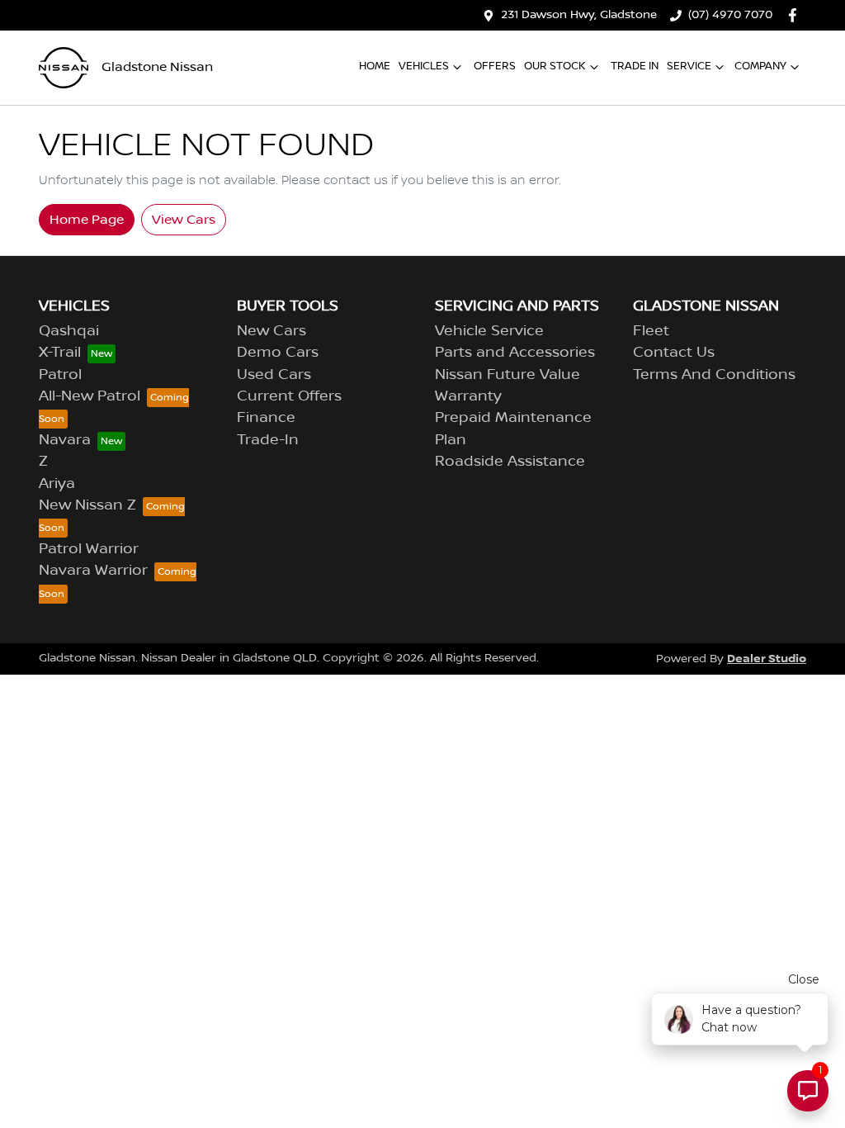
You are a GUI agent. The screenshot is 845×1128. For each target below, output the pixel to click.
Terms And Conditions (714, 375)
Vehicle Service (489, 331)
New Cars (271, 331)
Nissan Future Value (507, 375)
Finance (266, 418)
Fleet (651, 331)
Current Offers (289, 396)
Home (374, 66)
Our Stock (555, 66)
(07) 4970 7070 (730, 14)
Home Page (87, 219)
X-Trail (60, 353)
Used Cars (274, 375)
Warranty (468, 396)
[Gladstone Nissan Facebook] (796, 15)
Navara (65, 440)
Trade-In (268, 440)
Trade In (635, 66)
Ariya (57, 484)
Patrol (60, 375)
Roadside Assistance (510, 462)
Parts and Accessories (515, 353)
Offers (495, 66)
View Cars (183, 219)
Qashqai (69, 331)
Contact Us (674, 353)
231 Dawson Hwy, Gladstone (579, 14)
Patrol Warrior (89, 549)
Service (689, 66)
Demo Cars (278, 353)
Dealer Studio (766, 659)
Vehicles (424, 66)
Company (760, 66)
